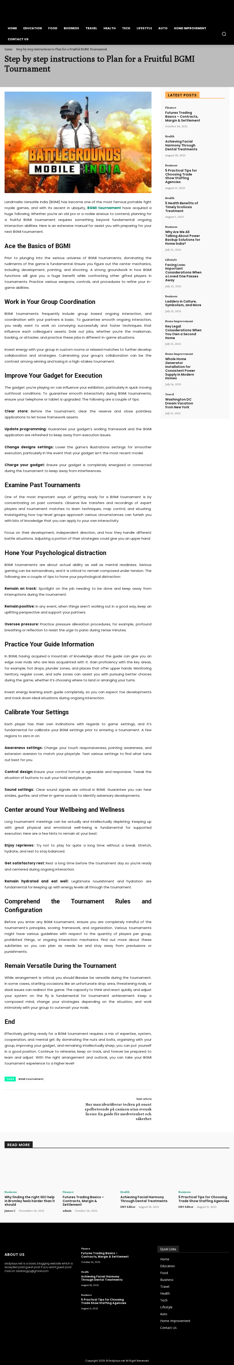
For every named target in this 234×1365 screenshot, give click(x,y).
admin (67, 1210)
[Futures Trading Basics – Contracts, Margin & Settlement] (214, 115)
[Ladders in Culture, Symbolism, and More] (214, 303)
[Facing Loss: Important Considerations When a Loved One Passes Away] (214, 267)
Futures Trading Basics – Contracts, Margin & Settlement (182, 116)
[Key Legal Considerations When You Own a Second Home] (214, 328)
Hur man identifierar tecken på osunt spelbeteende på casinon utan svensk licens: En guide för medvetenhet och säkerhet (118, 1111)
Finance (170, 107)
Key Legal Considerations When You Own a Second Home (183, 332)
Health (169, 136)
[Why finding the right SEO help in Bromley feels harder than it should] (30, 1170)
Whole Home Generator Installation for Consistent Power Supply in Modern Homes (180, 368)
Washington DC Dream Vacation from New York (179, 403)
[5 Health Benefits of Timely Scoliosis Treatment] (214, 205)
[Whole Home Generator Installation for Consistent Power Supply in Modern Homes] (214, 361)
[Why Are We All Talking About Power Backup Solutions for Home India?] (214, 234)
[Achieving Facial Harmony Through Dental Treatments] (214, 143)
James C (10, 1210)
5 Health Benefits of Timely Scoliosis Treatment (181, 207)
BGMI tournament (31, 1079)
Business (171, 165)
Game (9, 49)
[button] (223, 33)
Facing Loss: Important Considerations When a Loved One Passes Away (183, 272)
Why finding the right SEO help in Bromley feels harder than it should (30, 1201)
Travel (169, 394)
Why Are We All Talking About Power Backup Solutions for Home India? (182, 238)
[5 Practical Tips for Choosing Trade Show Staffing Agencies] (214, 172)
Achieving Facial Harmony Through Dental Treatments (181, 145)
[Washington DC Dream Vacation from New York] (214, 401)
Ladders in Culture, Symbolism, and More (183, 303)
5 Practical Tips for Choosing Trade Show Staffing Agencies (181, 176)
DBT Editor (127, 1206)
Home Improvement (179, 321)
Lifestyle (171, 259)
